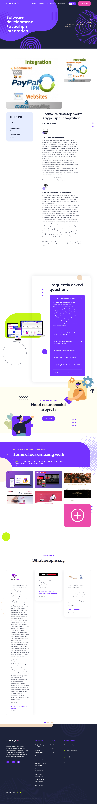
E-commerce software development (39, 758)
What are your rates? (61, 373)
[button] (45, 722)
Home (34, 3)
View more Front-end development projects (54, 180)
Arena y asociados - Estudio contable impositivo (22, 798)
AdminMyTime (43, 798)
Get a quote (84, 3)
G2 (65, 763)
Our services (50, 3)
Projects (41, 3)
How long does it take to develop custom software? (65, 333)
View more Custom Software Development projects (56, 237)
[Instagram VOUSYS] (18, 762)
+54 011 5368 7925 (72, 751)
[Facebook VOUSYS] (7, 762)
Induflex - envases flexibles (35, 798)
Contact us (45, 176)
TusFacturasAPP (9, 798)
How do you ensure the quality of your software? (67, 365)
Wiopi (13, 798)
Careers (52, 748)
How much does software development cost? (63, 342)
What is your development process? (66, 357)
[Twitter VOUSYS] (13, 762)
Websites (12, 131)
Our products (39, 785)
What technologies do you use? (65, 350)
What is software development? (65, 299)
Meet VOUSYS (61, 3)
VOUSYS (19, 792)
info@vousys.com (71, 757)
